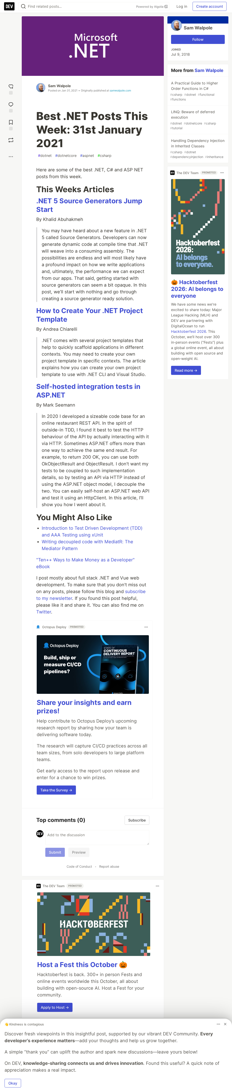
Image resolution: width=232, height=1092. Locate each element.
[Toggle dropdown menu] (146, 627)
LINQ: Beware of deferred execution (193, 120)
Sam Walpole (59, 86)
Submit (55, 852)
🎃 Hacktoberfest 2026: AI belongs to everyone (197, 289)
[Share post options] (10, 156)
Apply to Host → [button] (55, 1007)
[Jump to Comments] (11, 107)
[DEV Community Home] (9, 6)
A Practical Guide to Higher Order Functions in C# (194, 91)
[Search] (23, 6)
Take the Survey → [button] (56, 790)
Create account (209, 6)
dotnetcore (66, 155)
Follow (197, 39)
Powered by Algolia (150, 6)
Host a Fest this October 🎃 (82, 964)
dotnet (45, 155)
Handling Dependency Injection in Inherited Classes (197, 148)
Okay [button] (12, 1083)
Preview (79, 852)
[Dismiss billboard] (225, 1024)
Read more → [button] (186, 370)
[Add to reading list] (11, 124)
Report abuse (109, 866)
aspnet (87, 155)
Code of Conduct (79, 866)
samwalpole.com (120, 90)
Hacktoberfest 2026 (188, 331)
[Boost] (11, 140)
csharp (104, 155)
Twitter (43, 612)
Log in (181, 6)
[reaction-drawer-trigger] (11, 89)
